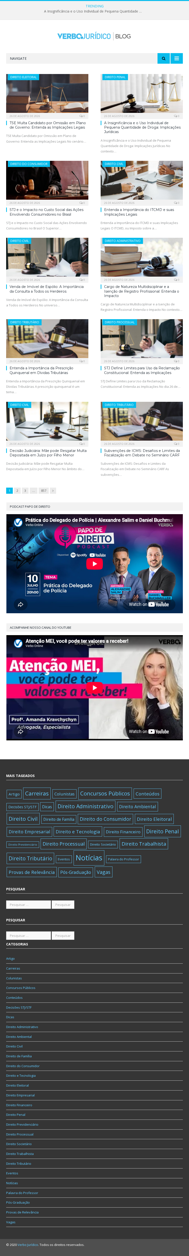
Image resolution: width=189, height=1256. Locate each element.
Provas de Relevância (32, 872)
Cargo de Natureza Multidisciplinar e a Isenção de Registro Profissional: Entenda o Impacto (141, 291)
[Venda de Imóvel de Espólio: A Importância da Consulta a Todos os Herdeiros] (47, 259)
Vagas (103, 871)
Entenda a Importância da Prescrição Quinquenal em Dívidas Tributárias (41, 370)
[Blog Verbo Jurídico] (94, 35)
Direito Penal (115, 77)
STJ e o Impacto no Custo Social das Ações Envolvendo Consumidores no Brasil (46, 212)
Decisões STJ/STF (22, 807)
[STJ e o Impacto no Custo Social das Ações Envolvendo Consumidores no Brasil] (47, 182)
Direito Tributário (24, 322)
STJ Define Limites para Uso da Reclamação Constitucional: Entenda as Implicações (142, 370)
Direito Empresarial (29, 832)
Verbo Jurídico (27, 1244)
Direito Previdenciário (22, 844)
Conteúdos (147, 794)
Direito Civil (114, 164)
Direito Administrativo (123, 241)
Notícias (89, 858)
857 (43, 490)
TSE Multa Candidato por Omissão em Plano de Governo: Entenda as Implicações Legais (48, 125)
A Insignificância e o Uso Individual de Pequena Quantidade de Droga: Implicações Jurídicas (94, 11)
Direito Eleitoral (23, 77)
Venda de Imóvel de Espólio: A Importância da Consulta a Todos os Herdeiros (47, 288)
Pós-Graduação (75, 872)
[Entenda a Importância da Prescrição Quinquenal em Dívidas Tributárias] (47, 340)
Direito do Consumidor (28, 164)
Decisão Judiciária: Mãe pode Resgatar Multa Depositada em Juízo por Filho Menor (48, 453)
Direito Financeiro (123, 832)
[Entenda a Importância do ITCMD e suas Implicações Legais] (142, 182)
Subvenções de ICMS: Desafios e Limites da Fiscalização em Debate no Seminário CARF (142, 453)
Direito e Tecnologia (78, 831)
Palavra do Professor (123, 859)
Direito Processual (120, 322)
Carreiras (37, 793)
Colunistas (64, 794)
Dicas (47, 806)
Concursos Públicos (105, 793)
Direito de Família (58, 819)
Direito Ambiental (137, 806)
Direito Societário (103, 844)
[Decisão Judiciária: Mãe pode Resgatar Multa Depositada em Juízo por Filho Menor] (47, 423)
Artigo (14, 794)
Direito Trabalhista (144, 843)
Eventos (64, 859)
